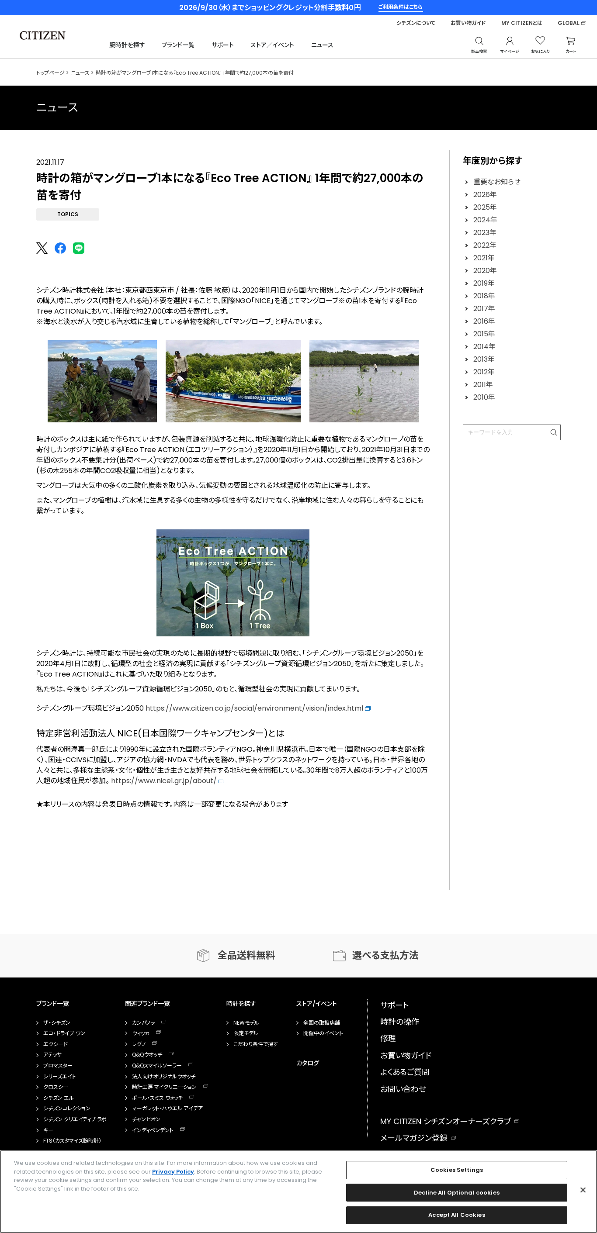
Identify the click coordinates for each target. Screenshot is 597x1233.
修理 (388, 1038)
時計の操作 (399, 1022)
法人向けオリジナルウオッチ (163, 1076)
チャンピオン (146, 1119)
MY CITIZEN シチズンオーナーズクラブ (445, 1121)
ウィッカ (140, 1033)
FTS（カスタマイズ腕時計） (72, 1140)
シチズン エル (58, 1098)
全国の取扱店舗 (321, 1022)
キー (48, 1130)
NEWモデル (246, 1022)
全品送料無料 (246, 955)
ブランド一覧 (178, 45)
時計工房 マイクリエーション (164, 1087)
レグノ (139, 1044)
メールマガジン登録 (414, 1138)
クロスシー (55, 1087)
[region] (298, 1191)
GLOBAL (569, 23)
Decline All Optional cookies (457, 1192)
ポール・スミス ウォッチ (157, 1098)
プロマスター (58, 1065)
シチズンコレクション (66, 1108)
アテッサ (52, 1054)
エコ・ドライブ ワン (64, 1033)
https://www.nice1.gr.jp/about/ (165, 781)
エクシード (55, 1044)
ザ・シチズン (56, 1022)
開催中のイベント (323, 1033)
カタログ (307, 1063)
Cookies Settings (456, 1170)
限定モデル (245, 1033)
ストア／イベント (272, 45)
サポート (223, 45)
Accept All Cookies (456, 1215)
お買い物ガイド (468, 23)
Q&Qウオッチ (147, 1054)
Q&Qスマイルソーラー (157, 1065)
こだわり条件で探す (255, 1044)
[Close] (583, 1190)
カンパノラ (143, 1022)
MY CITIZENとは (521, 23)
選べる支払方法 (385, 955)
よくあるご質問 (405, 1072)
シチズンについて (415, 23)
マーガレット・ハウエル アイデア (167, 1108)
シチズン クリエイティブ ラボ (75, 1119)
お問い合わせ (403, 1089)
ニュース (322, 45)
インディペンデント (153, 1130)
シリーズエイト (59, 1076)
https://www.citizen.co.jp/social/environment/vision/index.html (255, 708)
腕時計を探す (127, 45)
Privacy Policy (173, 1171)
